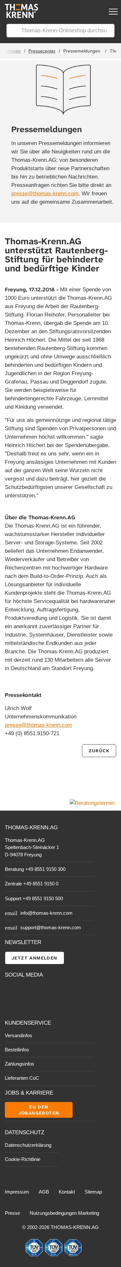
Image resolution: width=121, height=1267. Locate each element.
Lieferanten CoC (22, 1078)
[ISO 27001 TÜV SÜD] (73, 1255)
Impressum (17, 1191)
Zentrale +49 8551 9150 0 (31, 883)
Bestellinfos (17, 1049)
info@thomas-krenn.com (46, 913)
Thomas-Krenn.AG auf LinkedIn (10, 1005)
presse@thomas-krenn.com (44, 193)
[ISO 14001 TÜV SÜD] (54, 1255)
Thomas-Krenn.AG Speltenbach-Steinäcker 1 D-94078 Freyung (32, 847)
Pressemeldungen (81, 51)
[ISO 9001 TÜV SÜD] (35, 1255)
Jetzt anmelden (34, 958)
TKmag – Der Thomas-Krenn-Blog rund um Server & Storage (45, 990)
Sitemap (93, 1191)
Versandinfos (18, 1035)
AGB (44, 1191)
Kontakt (67, 1191)
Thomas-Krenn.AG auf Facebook (10, 991)
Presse (12, 1213)
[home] (19, 16)
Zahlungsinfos (19, 1064)
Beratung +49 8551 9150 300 (35, 869)
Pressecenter (41, 51)
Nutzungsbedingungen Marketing (64, 1213)
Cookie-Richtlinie (22, 1159)
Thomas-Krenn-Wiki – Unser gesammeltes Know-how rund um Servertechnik (45, 1005)
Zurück (99, 751)
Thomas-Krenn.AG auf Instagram (24, 1005)
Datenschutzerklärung (28, 1145)
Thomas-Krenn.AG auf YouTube (24, 991)
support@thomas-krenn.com (50, 927)
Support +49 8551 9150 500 (34, 898)
